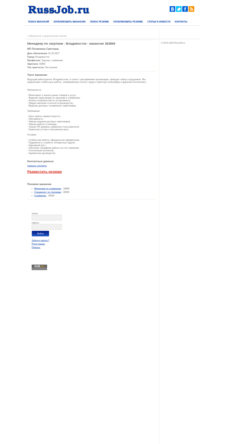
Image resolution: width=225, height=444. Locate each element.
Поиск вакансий (38, 21)
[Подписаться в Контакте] (172, 11)
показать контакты (37, 165)
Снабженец (40, 195)
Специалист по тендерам (47, 192)
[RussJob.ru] (58, 16)
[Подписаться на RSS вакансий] (191, 11)
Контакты (181, 21)
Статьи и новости (158, 21)
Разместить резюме (44, 172)
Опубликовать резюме (128, 21)
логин (35, 213)
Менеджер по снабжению (47, 188)
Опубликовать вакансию (69, 21)
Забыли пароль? (40, 240)
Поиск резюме (99, 21)
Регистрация (38, 244)
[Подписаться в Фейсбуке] (185, 11)
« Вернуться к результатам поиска (47, 35)
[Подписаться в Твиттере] (179, 11)
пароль (35, 222)
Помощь (36, 247)
